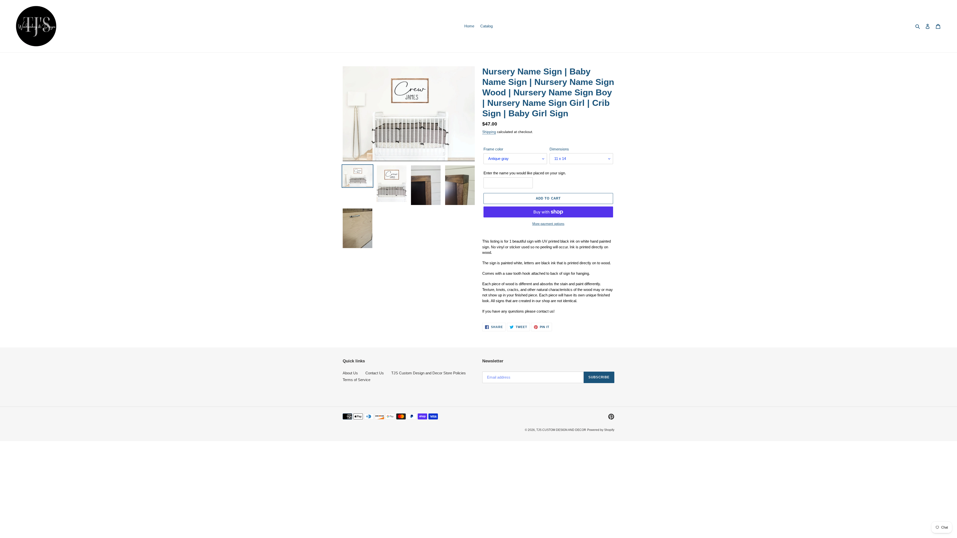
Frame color (493, 149)
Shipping (489, 132)
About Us (350, 373)
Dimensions (559, 149)
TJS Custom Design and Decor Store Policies (428, 373)
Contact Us (374, 373)
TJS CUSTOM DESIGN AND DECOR (561, 430)
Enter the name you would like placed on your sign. (524, 173)
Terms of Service (356, 380)
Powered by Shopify (600, 430)
